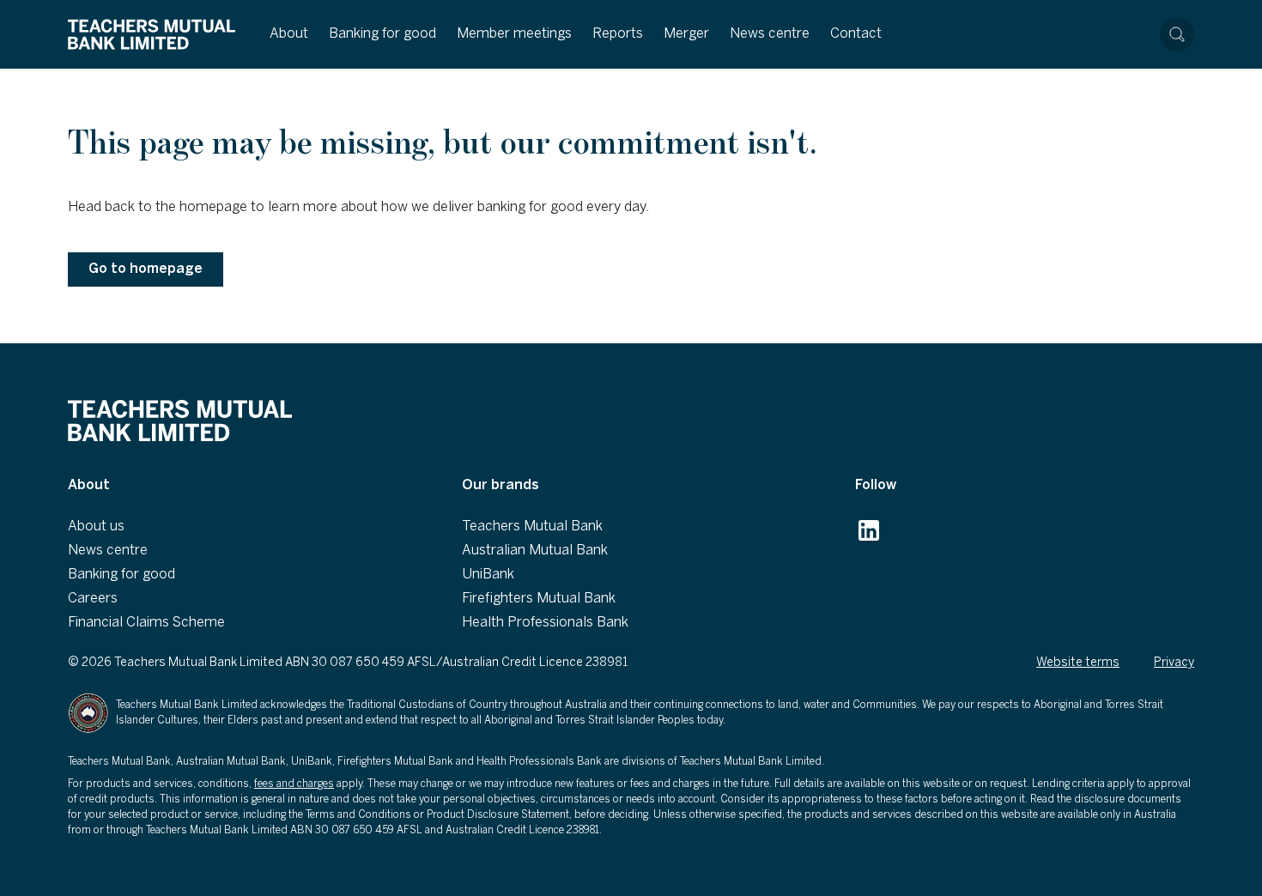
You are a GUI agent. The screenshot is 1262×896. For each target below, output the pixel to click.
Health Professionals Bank (545, 622)
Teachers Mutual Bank (532, 526)
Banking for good (382, 33)
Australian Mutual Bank (535, 550)
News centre (770, 33)
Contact (856, 33)
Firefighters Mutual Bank (539, 598)
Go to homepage (145, 269)
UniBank (488, 574)
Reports (617, 33)
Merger (686, 33)
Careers (93, 598)
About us (96, 526)
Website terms (1077, 663)
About (289, 33)
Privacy (1174, 663)
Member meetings (514, 33)
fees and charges (294, 784)
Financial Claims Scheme (146, 622)
